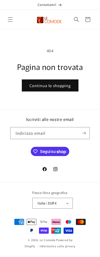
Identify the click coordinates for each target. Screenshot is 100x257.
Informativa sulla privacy (57, 246)
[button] (10, 19)
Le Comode (47, 240)
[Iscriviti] (83, 133)
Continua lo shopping (50, 85)
